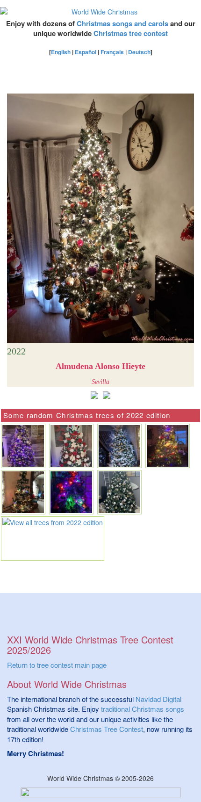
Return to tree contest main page (57, 665)
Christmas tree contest (130, 33)
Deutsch (139, 52)
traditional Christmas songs (142, 709)
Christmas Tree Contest (106, 729)
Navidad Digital (158, 699)
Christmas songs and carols (122, 23)
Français (112, 52)
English (61, 52)
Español (85, 52)
